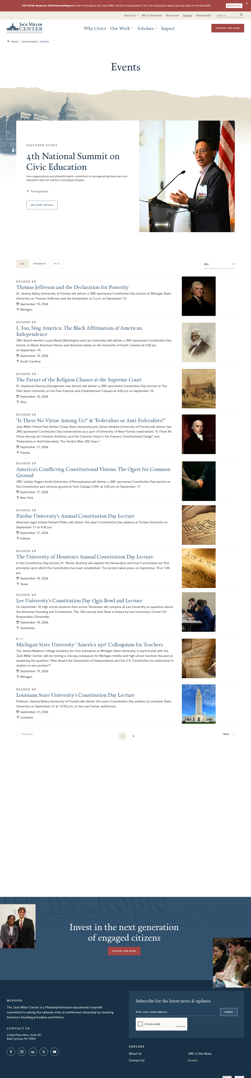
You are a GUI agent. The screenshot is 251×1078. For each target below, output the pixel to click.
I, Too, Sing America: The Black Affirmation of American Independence (79, 331)
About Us (135, 1053)
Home (14, 41)
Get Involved (29, 41)
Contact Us (136, 1060)
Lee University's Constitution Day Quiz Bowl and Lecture (79, 600)
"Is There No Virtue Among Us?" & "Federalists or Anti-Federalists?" (90, 420)
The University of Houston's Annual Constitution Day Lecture (84, 556)
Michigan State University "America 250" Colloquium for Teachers (89, 644)
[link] (229, 734)
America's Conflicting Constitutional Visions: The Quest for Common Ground (93, 472)
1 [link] (122, 736)
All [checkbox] (22, 263)
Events (192, 1060)
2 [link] (133, 736)
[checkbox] (39, 263)
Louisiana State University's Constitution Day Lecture (75, 695)
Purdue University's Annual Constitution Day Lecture (75, 516)
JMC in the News (199, 1053)
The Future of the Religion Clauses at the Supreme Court (79, 379)
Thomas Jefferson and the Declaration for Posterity (72, 287)
